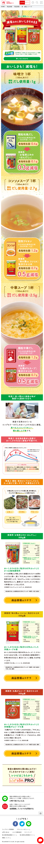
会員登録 (22, 2)
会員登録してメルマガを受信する (22, 809)
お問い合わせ (33, 2)
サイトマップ (28, 832)
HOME (3, 6)
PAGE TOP (40, 813)
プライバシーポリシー (23, 829)
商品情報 (9, 6)
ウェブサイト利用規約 (8, 829)
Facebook (15, 823)
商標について (5, 838)
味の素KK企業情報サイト (26, 835)
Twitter (22, 823)
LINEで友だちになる (17, 801)
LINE (28, 823)
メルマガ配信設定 (17, 832)
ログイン (27, 2)
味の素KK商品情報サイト (8, 835)
